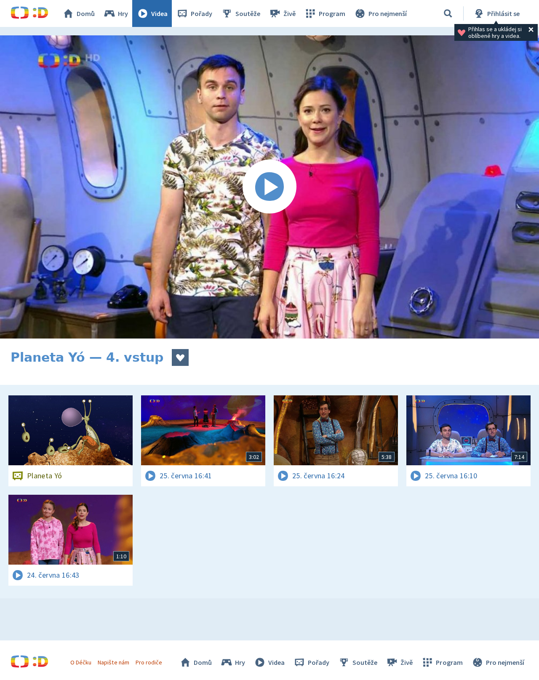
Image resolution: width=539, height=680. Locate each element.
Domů (86, 13)
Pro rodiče (149, 662)
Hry (123, 13)
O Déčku (80, 662)
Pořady (201, 13)
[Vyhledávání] (448, 13)
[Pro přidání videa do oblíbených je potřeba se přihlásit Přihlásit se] (180, 357)
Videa (159, 13)
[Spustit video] (269, 187)
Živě (289, 13)
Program (332, 13)
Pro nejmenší (387, 13)
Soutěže (247, 13)
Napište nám (113, 662)
